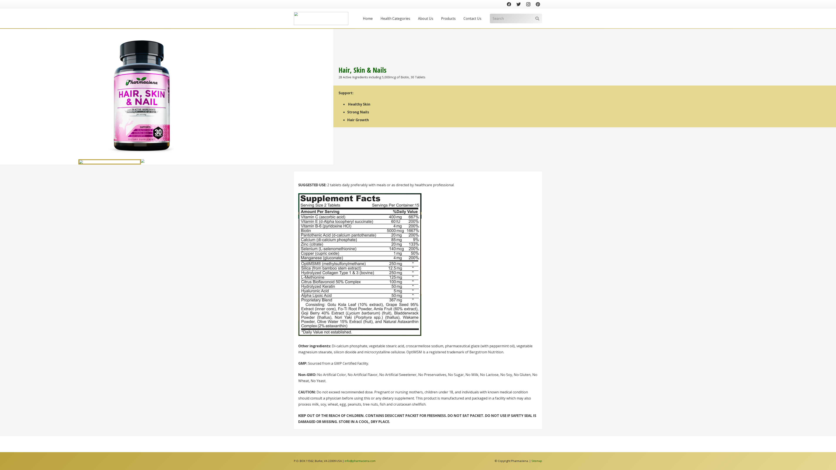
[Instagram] (528, 4)
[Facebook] (509, 4)
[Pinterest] (537, 4)
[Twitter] (518, 4)
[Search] (537, 19)
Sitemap (536, 461)
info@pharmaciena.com (360, 461)
